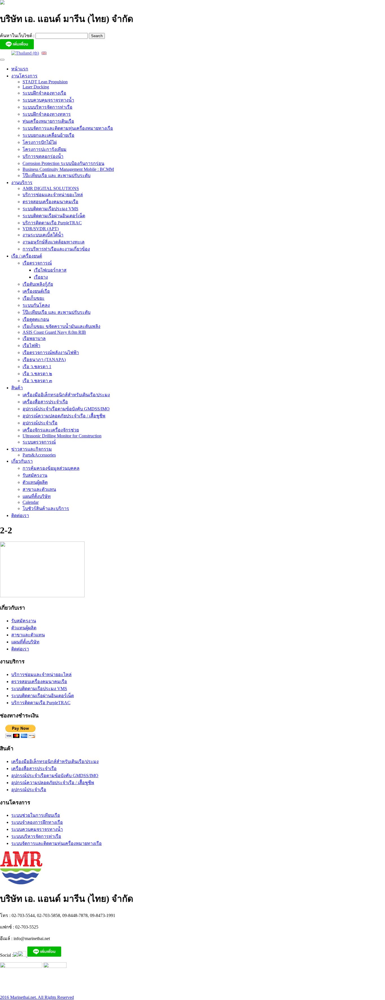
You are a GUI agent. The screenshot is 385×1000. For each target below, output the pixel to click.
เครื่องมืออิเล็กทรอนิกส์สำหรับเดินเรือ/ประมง (66, 394)
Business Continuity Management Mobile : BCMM (68, 169)
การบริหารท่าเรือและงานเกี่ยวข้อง (56, 249)
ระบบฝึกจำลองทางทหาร (47, 114)
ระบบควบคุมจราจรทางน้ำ (48, 100)
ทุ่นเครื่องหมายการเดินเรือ (48, 121)
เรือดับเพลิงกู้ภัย (38, 284)
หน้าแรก (19, 68)
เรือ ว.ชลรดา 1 (37, 366)
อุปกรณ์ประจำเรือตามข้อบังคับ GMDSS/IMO (66, 408)
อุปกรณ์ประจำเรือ (40, 422)
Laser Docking (36, 86)
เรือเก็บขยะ (34, 298)
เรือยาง (41, 277)
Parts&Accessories (39, 455)
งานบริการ (21, 182)
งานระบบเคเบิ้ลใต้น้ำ (43, 234)
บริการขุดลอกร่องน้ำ (43, 156)
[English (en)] (44, 52)
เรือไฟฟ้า (31, 345)
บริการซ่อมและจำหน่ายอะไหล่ (53, 194)
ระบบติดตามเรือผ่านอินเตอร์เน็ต (54, 215)
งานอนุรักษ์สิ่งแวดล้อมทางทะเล (54, 242)
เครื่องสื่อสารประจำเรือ (45, 401)
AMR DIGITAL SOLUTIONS (51, 188)
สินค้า (17, 387)
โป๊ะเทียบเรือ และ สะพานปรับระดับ (56, 175)
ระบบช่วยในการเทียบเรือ (35, 815)
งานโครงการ (24, 75)
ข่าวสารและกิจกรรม (31, 449)
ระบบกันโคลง (36, 305)
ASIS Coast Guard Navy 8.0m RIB (54, 332)
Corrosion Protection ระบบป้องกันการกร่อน (63, 163)
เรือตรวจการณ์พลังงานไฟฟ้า (51, 352)
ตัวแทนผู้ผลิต (35, 482)
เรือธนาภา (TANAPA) (44, 359)
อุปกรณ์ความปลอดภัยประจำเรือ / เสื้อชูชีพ (64, 415)
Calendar (31, 502)
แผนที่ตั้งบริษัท (37, 496)
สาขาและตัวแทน (39, 489)
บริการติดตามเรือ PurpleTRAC (52, 222)
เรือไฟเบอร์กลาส (50, 270)
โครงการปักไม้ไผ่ (40, 142)
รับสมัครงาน (35, 475)
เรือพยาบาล (34, 338)
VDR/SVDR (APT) (41, 228)
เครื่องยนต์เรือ (36, 291)
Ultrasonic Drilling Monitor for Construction (62, 435)
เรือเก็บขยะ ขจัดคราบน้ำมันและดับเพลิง (61, 326)
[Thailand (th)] (25, 52)
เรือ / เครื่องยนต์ (26, 256)
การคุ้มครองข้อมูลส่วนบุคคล (51, 468)
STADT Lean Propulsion (45, 81)
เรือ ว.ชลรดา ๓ (37, 380)
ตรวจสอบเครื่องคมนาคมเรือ (50, 201)
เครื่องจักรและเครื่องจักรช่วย (51, 430)
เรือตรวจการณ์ (37, 263)
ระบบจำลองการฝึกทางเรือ (37, 822)
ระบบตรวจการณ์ (39, 442)
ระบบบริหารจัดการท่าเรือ (47, 107)
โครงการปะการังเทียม (45, 149)
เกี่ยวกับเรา (22, 461)
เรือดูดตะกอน (36, 319)
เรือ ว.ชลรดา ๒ (37, 373)
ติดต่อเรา (20, 515)
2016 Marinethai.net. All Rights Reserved (37, 997)
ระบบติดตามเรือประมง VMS (50, 208)
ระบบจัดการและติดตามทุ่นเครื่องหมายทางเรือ (68, 128)
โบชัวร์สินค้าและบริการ (46, 508)
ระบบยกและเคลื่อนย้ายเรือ (48, 135)
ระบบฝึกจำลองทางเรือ (44, 93)
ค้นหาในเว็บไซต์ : (18, 35)
